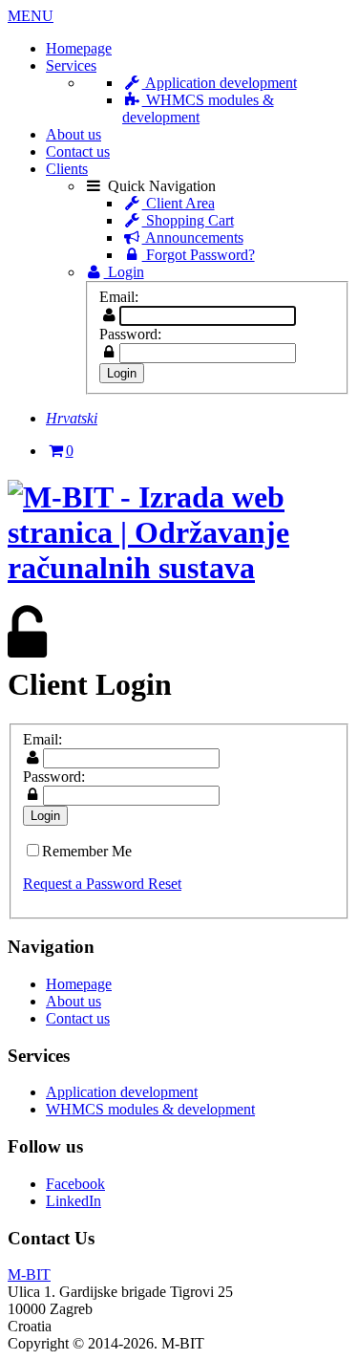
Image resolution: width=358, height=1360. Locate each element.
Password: (130, 334)
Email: (118, 297)
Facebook (75, 1184)
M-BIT (29, 1274)
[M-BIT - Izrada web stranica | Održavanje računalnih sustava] (179, 567)
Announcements (192, 237)
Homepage (79, 48)
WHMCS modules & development (198, 108)
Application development (219, 83)
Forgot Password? (198, 255)
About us (73, 134)
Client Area (178, 203)
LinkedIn (73, 1201)
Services (71, 65)
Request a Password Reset (102, 883)
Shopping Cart (188, 220)
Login (124, 272)
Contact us (78, 151)
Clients (67, 169)
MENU (30, 16)
